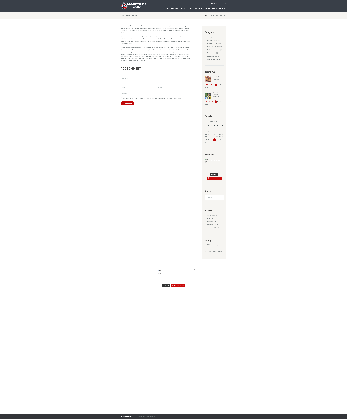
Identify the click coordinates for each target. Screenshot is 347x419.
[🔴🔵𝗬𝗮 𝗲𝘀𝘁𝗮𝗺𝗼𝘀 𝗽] (207, 166)
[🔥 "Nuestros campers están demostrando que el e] (212, 168)
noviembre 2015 (212, 228)
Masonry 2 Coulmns (213, 40)
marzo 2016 (211, 215)
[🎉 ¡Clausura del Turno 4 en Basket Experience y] (221, 171)
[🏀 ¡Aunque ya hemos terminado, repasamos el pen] (221, 166)
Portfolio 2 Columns (213, 46)
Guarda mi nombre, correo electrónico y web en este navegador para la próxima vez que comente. (152, 98)
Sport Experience (126, 416)
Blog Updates (211, 37)
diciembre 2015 (212, 224)
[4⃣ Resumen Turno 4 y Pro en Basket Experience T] (216, 168)
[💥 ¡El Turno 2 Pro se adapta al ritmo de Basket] (221, 168)
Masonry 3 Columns (213, 43)
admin (206, 88)
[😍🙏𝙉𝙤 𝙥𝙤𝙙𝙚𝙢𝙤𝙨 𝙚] (216, 171)
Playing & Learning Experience (216, 78)
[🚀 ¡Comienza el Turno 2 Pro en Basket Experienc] (212, 171)
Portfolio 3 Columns (213, 50)
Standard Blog (211, 56)
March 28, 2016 (209, 101)
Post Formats (211, 53)
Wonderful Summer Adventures (216, 94)
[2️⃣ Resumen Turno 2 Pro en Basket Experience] (212, 166)
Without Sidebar (212, 59)
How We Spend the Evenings (213, 251)
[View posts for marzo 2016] (206, 121)
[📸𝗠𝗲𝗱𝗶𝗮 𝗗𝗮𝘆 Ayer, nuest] (216, 166)
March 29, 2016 (209, 85)
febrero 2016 (211, 218)
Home (207, 16)
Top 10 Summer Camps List (213, 245)
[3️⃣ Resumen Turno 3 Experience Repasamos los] (207, 171)
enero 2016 (210, 221)
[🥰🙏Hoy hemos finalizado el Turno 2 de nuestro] (207, 168)
